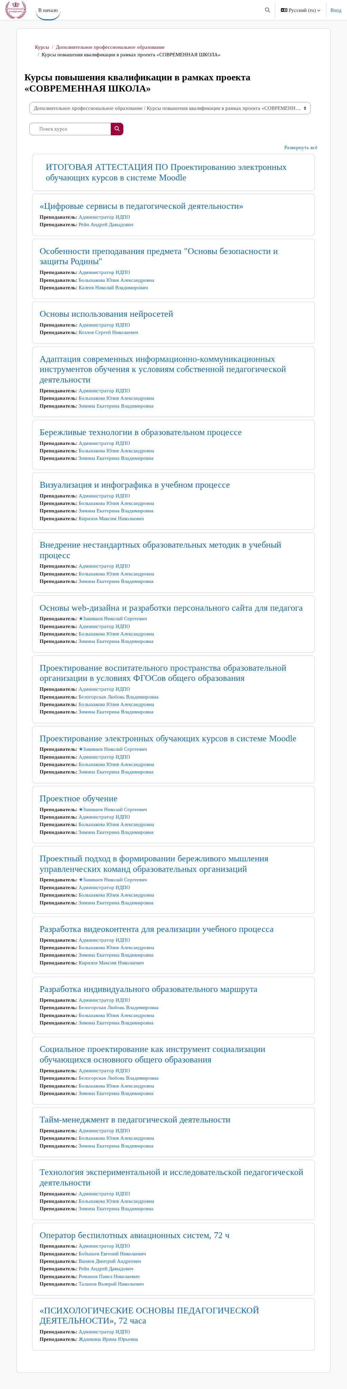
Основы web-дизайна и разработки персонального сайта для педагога (171, 608)
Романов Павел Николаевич (109, 1276)
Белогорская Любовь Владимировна (119, 697)
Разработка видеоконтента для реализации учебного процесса (157, 929)
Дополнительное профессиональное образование (110, 47)
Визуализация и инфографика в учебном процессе (135, 485)
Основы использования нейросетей (106, 314)
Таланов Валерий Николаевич (111, 1284)
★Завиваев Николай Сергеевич (113, 618)
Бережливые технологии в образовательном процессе (141, 432)
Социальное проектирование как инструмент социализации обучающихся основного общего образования (152, 1054)
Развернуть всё (301, 147)
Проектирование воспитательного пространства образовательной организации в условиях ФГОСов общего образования (163, 673)
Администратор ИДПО (104, 217)
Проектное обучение (79, 798)
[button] (267, 10)
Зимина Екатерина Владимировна (116, 406)
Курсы (42, 47)
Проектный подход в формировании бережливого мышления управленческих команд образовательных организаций (154, 864)
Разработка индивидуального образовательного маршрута (149, 989)
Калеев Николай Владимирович (113, 287)
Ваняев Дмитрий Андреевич (110, 1261)
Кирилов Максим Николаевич (111, 518)
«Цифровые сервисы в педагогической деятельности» (141, 206)
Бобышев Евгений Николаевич (112, 1253)
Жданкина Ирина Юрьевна (108, 1339)
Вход (336, 10)
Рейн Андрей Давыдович (106, 224)
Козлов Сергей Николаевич (108, 332)
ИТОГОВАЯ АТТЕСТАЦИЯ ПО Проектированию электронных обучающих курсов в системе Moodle (166, 172)
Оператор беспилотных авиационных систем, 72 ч (134, 1235)
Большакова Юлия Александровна (116, 280)
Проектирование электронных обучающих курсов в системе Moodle (168, 738)
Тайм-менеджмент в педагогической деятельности (135, 1119)
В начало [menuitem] (48, 10)
